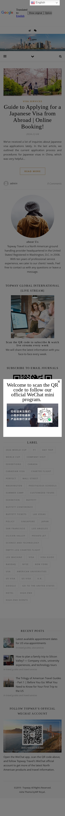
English (40, 2)
